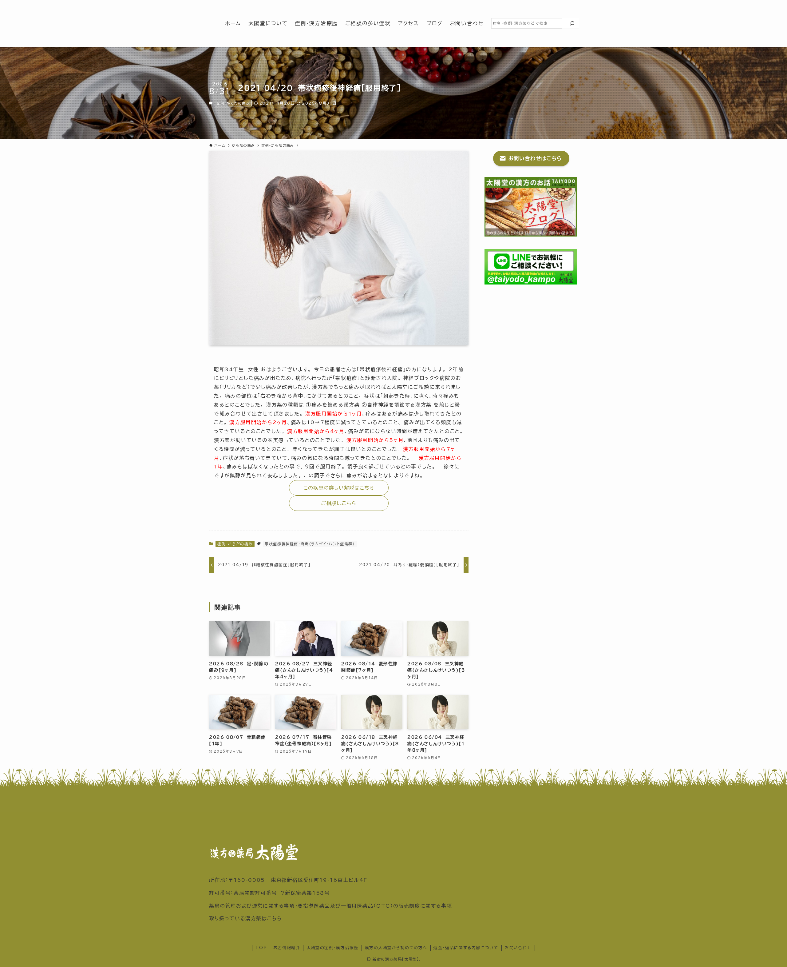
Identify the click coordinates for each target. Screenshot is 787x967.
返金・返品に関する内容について (465, 948)
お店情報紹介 (286, 948)
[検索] (572, 23)
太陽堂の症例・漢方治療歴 (332, 948)
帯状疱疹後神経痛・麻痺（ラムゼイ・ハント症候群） (310, 544)
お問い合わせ (518, 948)
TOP (261, 948)
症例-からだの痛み (233, 103)
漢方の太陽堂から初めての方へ (396, 948)
